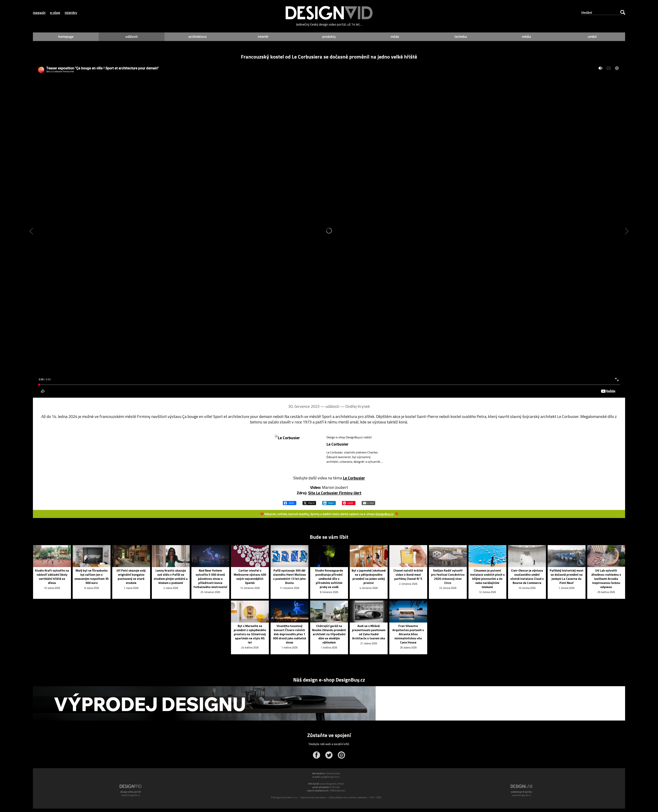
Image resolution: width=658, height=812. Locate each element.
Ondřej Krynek (357, 406)
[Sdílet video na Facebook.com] (289, 501)
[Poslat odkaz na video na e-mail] (368, 501)
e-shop (55, 12)
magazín (39, 12)
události (131, 36)
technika (460, 36)
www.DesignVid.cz (130, 795)
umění (592, 36)
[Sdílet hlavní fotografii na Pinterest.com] (349, 501)
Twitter (329, 755)
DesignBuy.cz (385, 514)
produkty (329, 36)
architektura (197, 36)
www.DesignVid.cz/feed (332, 783)
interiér (263, 36)
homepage (66, 36)
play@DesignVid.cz (330, 777)
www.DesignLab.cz (521, 795)
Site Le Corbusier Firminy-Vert (334, 493)
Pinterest (341, 755)
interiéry (71, 12)
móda (395, 36)
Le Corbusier (354, 478)
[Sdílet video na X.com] (309, 501)
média (526, 36)
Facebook (316, 755)
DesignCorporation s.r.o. (285, 797)
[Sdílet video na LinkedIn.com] (329, 501)
